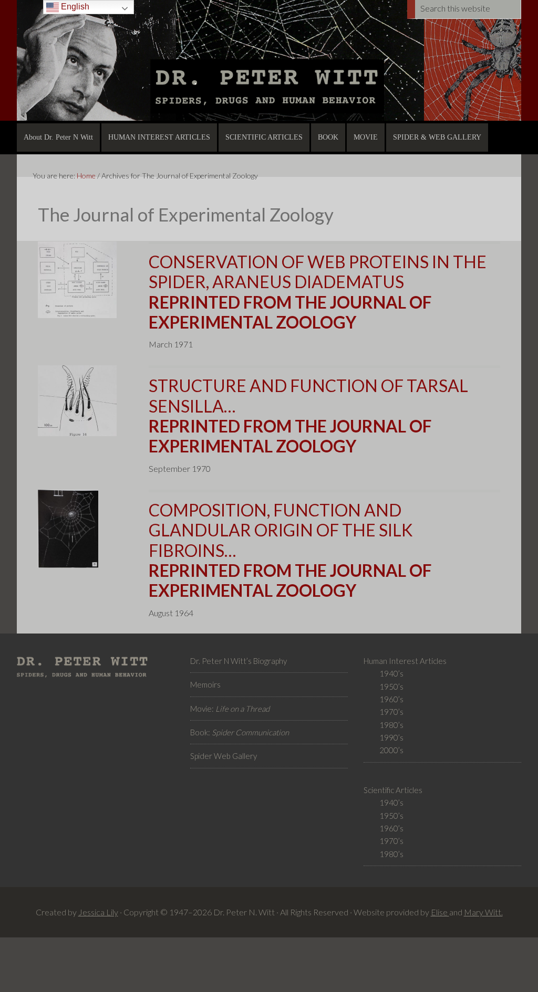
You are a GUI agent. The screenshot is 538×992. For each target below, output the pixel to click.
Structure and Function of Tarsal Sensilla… (308, 415)
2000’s (391, 750)
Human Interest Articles (405, 661)
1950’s (391, 686)
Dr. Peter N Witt (269, 60)
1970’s (391, 711)
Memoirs (205, 684)
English (74, 6)
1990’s (391, 737)
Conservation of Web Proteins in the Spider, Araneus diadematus (318, 291)
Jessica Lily (98, 912)
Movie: (230, 708)
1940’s (391, 673)
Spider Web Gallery (223, 756)
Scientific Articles (393, 790)
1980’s (391, 725)
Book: (239, 732)
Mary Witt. (483, 912)
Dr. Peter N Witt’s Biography (238, 661)
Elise (440, 912)
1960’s (391, 699)
